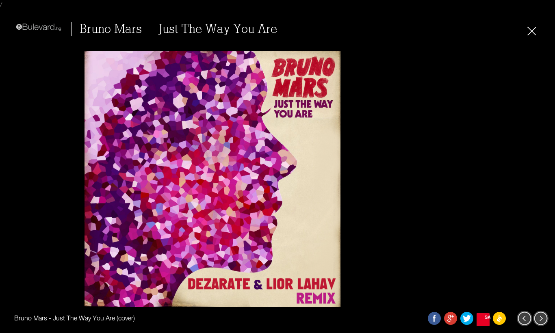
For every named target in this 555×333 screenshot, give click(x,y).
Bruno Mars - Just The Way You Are (178, 29)
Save (487, 317)
